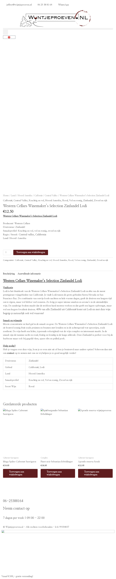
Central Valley (51, 196)
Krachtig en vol (36, 200)
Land (13, 196)
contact (10, 353)
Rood (65, 200)
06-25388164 (13, 501)
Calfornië (38, 196)
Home (6, 196)
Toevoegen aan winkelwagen (30, 252)
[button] (58, 29)
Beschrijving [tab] (9, 274)
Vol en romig (75, 200)
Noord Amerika (25, 196)
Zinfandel (88, 200)
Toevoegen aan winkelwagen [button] (16, 473)
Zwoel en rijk (100, 200)
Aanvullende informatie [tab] (29, 274)
